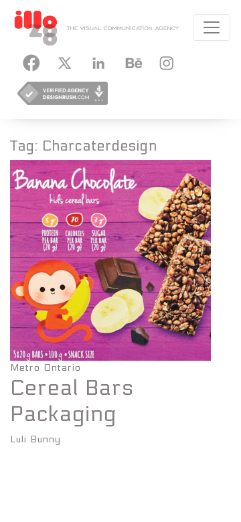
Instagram (164, 63)
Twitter (64, 63)
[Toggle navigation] (211, 27)
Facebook (30, 63)
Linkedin (97, 63)
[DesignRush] (62, 98)
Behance (131, 63)
